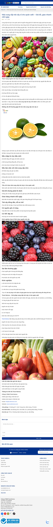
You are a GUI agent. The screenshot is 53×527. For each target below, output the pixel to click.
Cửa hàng (20, 7)
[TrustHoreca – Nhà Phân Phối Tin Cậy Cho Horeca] (11, 2)
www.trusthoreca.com (12, 404)
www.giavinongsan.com (6, 490)
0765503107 (15, 452)
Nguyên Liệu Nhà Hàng (46, 7)
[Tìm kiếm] (22, 3)
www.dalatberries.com (5, 488)
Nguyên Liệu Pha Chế (31, 7)
